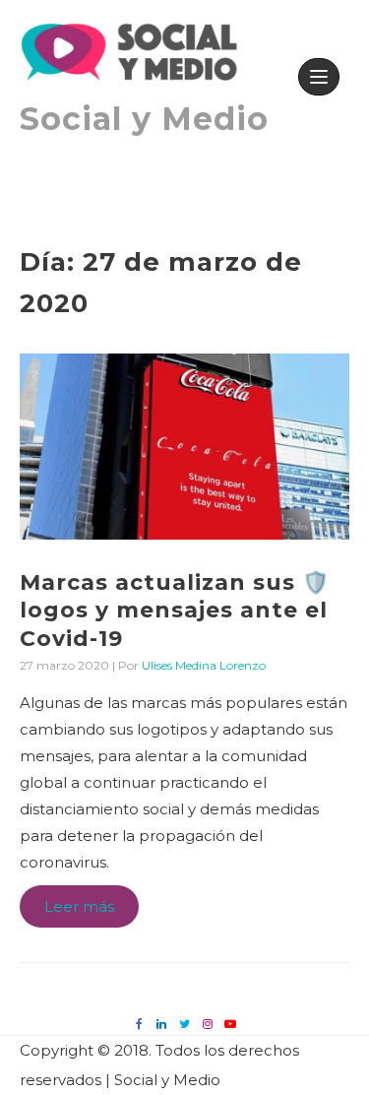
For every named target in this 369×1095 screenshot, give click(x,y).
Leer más (81, 912)
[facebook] (139, 1023)
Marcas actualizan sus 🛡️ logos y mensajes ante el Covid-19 (175, 610)
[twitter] (184, 1023)
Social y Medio (144, 118)
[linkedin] (161, 1023)
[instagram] (207, 1023)
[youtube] (229, 1023)
